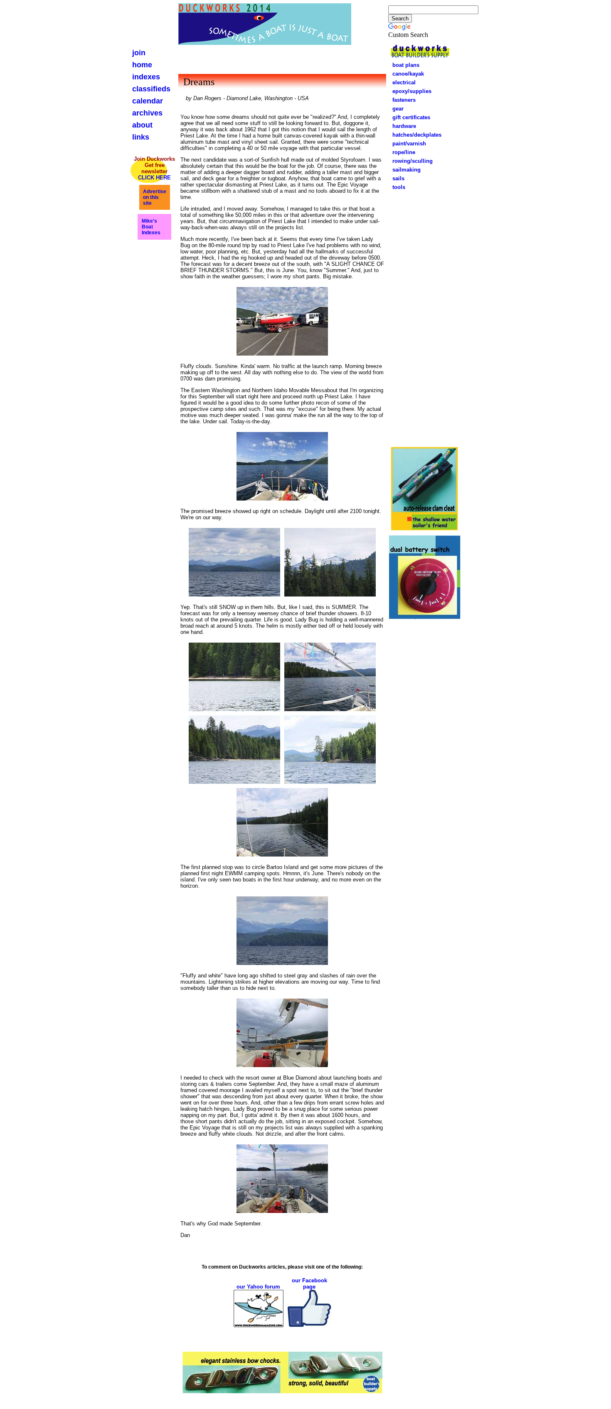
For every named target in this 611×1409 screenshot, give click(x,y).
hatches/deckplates (416, 135)
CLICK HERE (154, 177)
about (142, 125)
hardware (401, 126)
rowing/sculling (410, 161)
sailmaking (406, 170)
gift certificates (408, 117)
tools (398, 187)
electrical (401, 82)
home (142, 65)
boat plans (405, 65)
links (140, 137)
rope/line (401, 152)
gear (395, 109)
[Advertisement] (425, 317)
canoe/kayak (405, 74)
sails (398, 178)
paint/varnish (406, 143)
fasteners (401, 100)
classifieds (151, 89)
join (138, 53)
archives (147, 113)
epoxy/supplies (411, 91)
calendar (147, 101)
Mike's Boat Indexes (151, 227)
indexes (146, 77)
